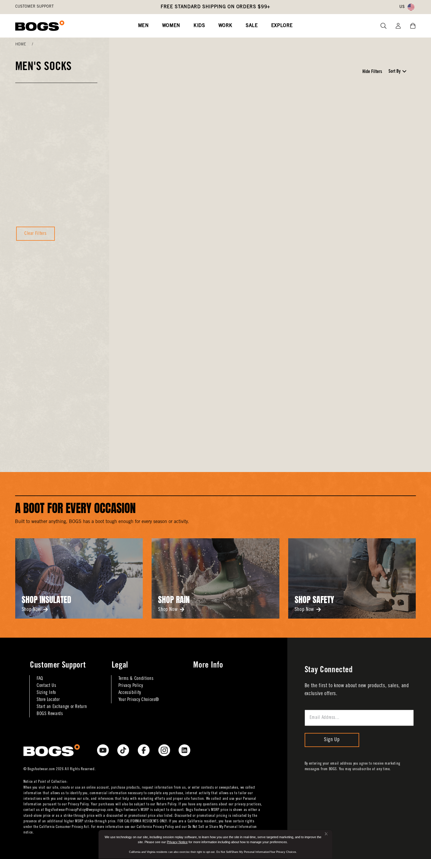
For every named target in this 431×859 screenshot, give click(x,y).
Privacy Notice (177, 842)
